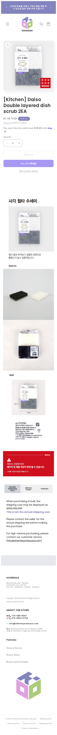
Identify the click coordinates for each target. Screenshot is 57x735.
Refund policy (46, 719)
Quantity (7, 137)
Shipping (6, 123)
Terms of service (29, 723)
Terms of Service (14, 648)
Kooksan (16, 719)
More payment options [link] (28, 171)
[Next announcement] (51, 7)
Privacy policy (14, 723)
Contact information (30, 728)
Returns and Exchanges (17, 662)
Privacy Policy (13, 655)
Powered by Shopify (28, 719)
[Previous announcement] (6, 7)
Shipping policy (46, 723)
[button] (7, 24)
